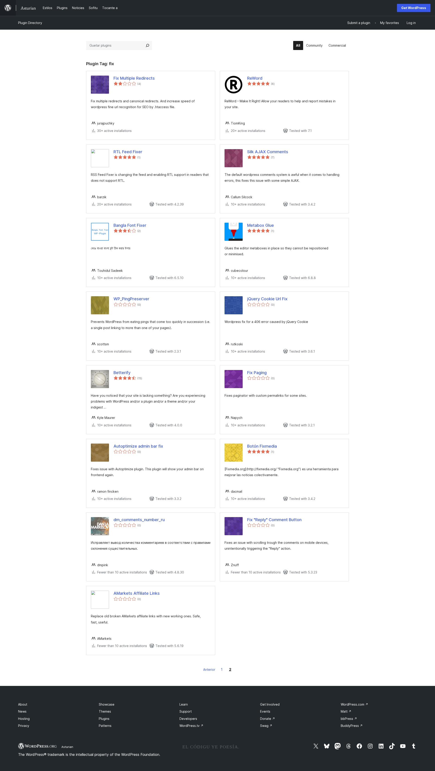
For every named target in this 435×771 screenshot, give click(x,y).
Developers (188, 719)
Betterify (122, 372)
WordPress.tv (191, 726)
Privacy (23, 726)
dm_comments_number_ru (139, 519)
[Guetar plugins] (147, 45)
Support (185, 711)
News (22, 711)
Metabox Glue (260, 225)
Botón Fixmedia (262, 446)
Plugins (104, 719)
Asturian (67, 747)
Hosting (24, 719)
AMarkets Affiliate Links (137, 593)
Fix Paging (257, 372)
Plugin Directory (30, 23)
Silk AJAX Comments (267, 151)
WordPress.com (354, 704)
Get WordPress (413, 8)
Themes (105, 711)
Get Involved (270, 704)
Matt (346, 711)
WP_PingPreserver (131, 298)
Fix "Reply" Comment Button (274, 519)
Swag (266, 726)
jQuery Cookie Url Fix (267, 298)
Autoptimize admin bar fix (138, 446)
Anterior (209, 669)
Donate (267, 719)
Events (265, 711)
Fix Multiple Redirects (134, 78)
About (22, 704)
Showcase (106, 704)
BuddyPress (352, 726)
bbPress (349, 719)
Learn (183, 704)
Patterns (105, 726)
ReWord (254, 78)
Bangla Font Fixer (130, 225)
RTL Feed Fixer (128, 151)
